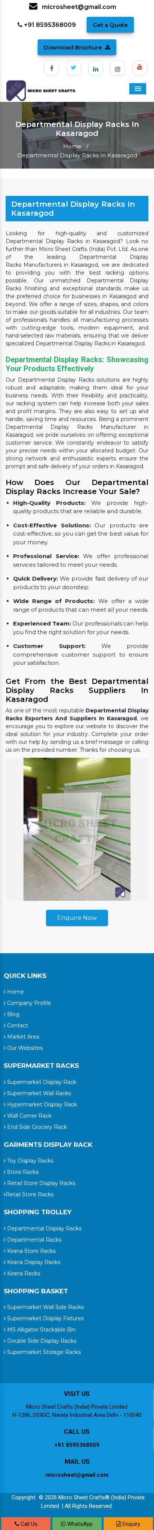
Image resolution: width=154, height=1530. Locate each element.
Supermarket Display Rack (41, 1082)
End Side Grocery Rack (36, 1127)
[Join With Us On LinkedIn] (95, 67)
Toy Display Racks (29, 1160)
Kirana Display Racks (33, 1262)
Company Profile (28, 1003)
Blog (12, 1014)
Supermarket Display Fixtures (45, 1318)
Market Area (22, 1036)
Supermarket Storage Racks (43, 1352)
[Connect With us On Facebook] (51, 67)
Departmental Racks (33, 1239)
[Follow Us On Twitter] (73, 67)
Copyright (23, 1497)
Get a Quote (110, 24)
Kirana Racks (23, 1273)
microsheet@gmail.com (78, 6)
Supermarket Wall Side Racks (45, 1307)
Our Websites (24, 1048)
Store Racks (22, 1172)
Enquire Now (77, 917)
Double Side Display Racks (41, 1340)
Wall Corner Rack (29, 1115)
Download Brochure (73, 47)
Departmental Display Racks (43, 1228)
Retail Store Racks (29, 1194)
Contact (17, 1025)
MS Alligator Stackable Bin (41, 1329)
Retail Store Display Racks (40, 1183)
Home (72, 146)
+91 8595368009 (49, 24)
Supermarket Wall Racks (38, 1093)
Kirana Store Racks (31, 1251)
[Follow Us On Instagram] (117, 67)
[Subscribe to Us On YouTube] (139, 67)
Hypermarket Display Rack (41, 1104)
